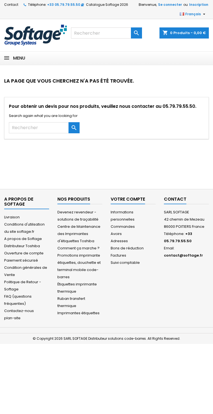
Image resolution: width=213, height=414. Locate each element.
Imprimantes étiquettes (78, 313)
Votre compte (128, 199)
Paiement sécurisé (21, 260)
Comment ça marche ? (78, 248)
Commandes (123, 226)
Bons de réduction (127, 248)
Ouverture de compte (24, 253)
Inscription (198, 4)
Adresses (119, 241)
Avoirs (116, 233)
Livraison (12, 217)
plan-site (12, 318)
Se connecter (170, 4)
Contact (11, 4)
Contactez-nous (19, 310)
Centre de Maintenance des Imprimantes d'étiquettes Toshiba (78, 234)
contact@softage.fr (183, 255)
